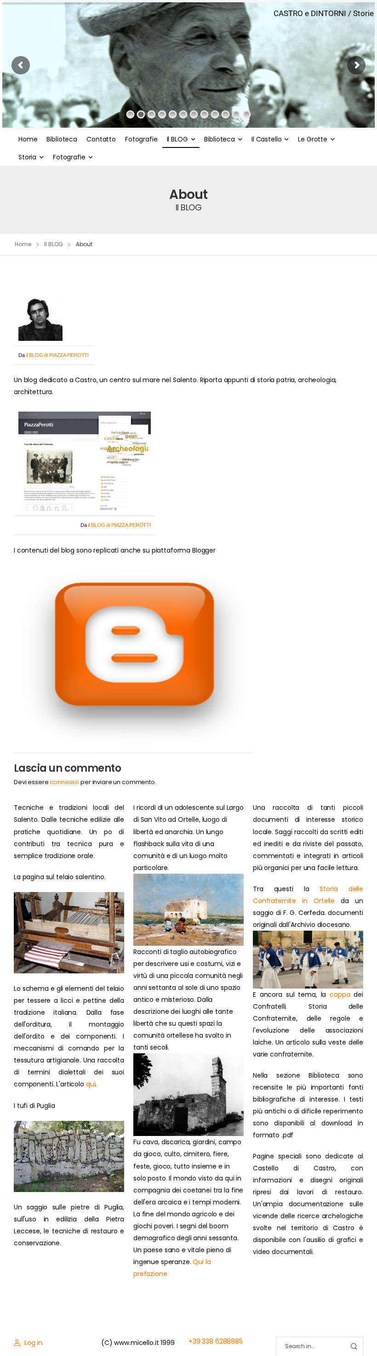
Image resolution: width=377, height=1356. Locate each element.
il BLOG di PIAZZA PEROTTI (57, 355)
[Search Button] (353, 1346)
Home (27, 139)
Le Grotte (312, 139)
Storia (27, 157)
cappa (340, 994)
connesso (64, 782)
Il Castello (266, 139)
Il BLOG (177, 139)
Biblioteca (61, 139)
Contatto (101, 139)
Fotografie (141, 139)
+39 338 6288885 (215, 1341)
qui (91, 1084)
